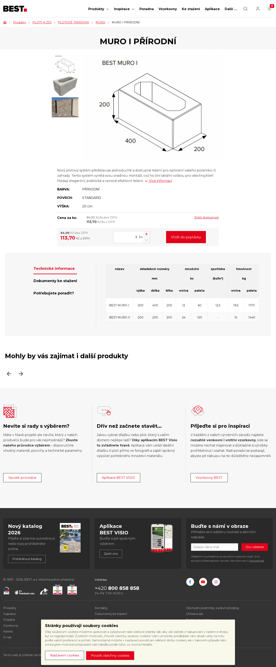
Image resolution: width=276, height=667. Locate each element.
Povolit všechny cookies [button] (110, 656)
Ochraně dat (256, 560)
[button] (107, 11)
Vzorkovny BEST (209, 478)
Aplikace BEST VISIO (118, 478)
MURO (100, 22)
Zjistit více (111, 554)
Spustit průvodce (22, 478)
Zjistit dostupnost (206, 217)
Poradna (146, 9)
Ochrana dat (194, 614)
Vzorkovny (168, 9)
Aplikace (212, 9)
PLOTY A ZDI (42, 22)
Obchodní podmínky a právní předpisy (212, 608)
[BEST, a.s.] (190, 582)
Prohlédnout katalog (26, 559)
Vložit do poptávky (186, 237)
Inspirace (122, 9)
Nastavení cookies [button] (64, 655)
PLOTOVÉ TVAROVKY (73, 22)
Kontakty (101, 608)
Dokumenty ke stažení (111, 614)
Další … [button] (231, 9)
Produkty (96, 9)
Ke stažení (191, 9)
